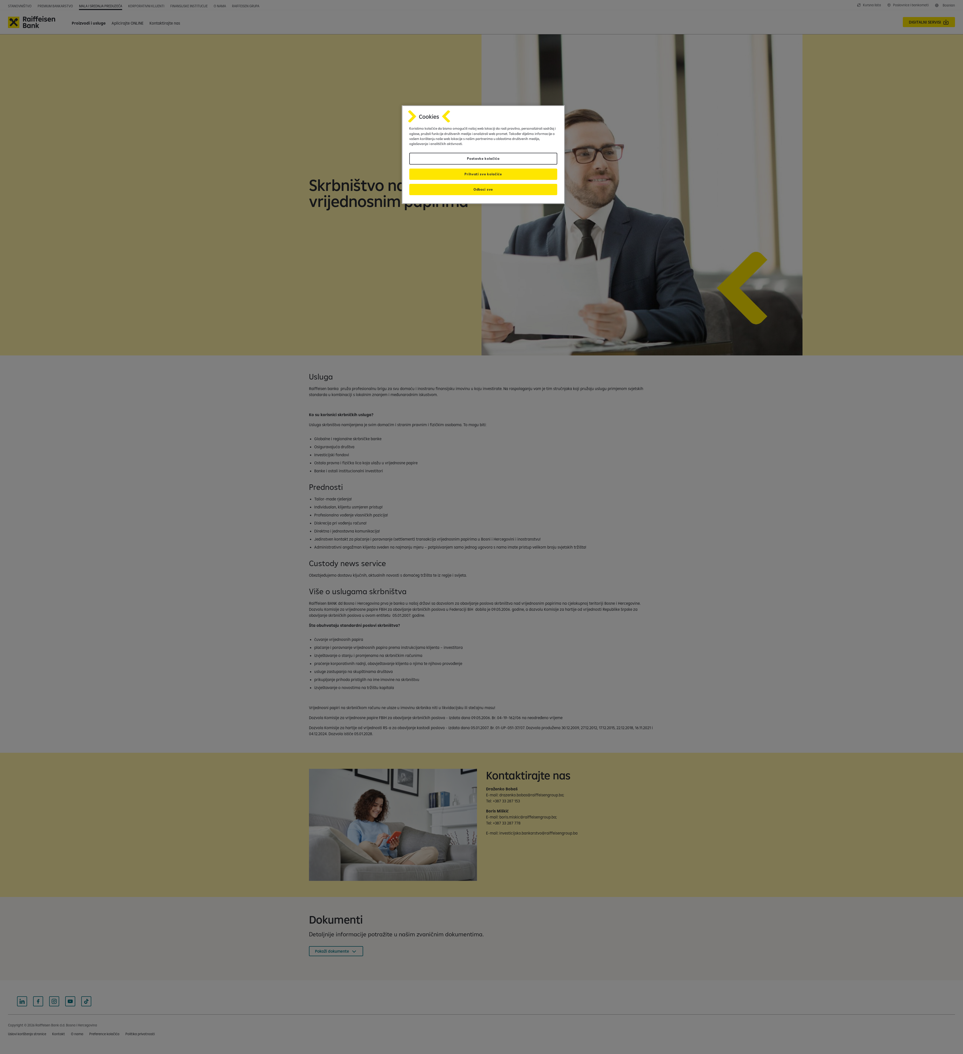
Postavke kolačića (483, 158)
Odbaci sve (483, 189)
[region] (483, 154)
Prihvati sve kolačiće (483, 174)
